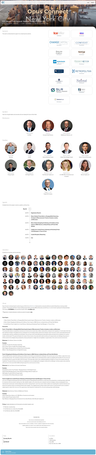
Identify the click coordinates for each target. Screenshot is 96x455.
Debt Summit (32, 306)
